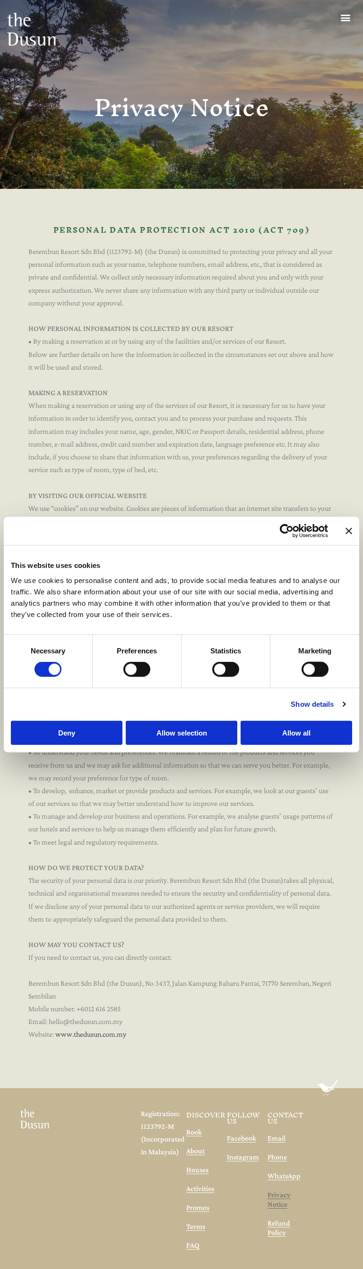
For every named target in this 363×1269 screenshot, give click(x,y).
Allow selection (181, 732)
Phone (277, 1157)
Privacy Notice (279, 1199)
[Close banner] (349, 531)
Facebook (241, 1138)
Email (276, 1138)
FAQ (192, 1245)
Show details (312, 704)
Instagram (243, 1157)
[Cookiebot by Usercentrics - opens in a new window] (286, 531)
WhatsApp (284, 1176)
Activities (200, 1188)
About (195, 1151)
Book (194, 1132)
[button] (346, 17)
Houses (197, 1170)
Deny (66, 732)
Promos (197, 1207)
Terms (195, 1226)
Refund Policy (279, 1227)
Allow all (296, 732)
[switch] (136, 669)
